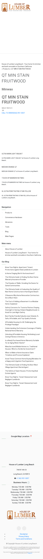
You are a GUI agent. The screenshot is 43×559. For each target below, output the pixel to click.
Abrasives (8, 222)
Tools (7, 227)
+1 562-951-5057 (22, 478)
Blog (6, 231)
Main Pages (9, 236)
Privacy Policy (24, 536)
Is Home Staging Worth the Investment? (20, 273)
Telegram (30, 553)
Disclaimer (24, 534)
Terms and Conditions (24, 539)
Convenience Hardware (13, 217)
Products (8, 213)
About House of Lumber (14, 249)
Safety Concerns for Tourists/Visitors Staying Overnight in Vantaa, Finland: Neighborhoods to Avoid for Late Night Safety (22, 310)
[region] (21, 34)
